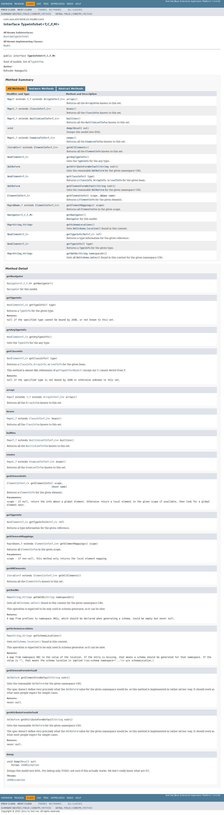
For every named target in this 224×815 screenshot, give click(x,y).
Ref (85, 234)
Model (7, 45)
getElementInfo (76, 195)
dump (69, 128)
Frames (42, 10)
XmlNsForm (13, 166)
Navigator (13, 214)
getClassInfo (74, 176)
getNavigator (74, 214)
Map (9, 99)
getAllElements (76, 147)
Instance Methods (41, 88)
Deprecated (58, 4)
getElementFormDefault (81, 186)
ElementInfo (41, 147)
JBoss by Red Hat (30, 811)
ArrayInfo (50, 99)
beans (70, 108)
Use (39, 4)
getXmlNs (72, 253)
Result (78, 128)
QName (103, 195)
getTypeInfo (74, 234)
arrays (70, 99)
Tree (46, 4)
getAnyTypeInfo (76, 157)
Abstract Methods (70, 88)
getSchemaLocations (79, 224)
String (104, 166)
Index (70, 4)
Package (19, 4)
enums (70, 137)
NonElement (14, 157)
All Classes (75, 10)
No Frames (55, 10)
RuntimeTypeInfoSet (16, 36)
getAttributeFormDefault (82, 166)
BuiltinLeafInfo (40, 118)
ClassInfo (36, 108)
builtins (72, 118)
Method (46, 14)
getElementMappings (79, 205)
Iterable (13, 147)
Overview (6, 4)
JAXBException (30, 765)
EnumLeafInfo (38, 137)
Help (78, 4)
